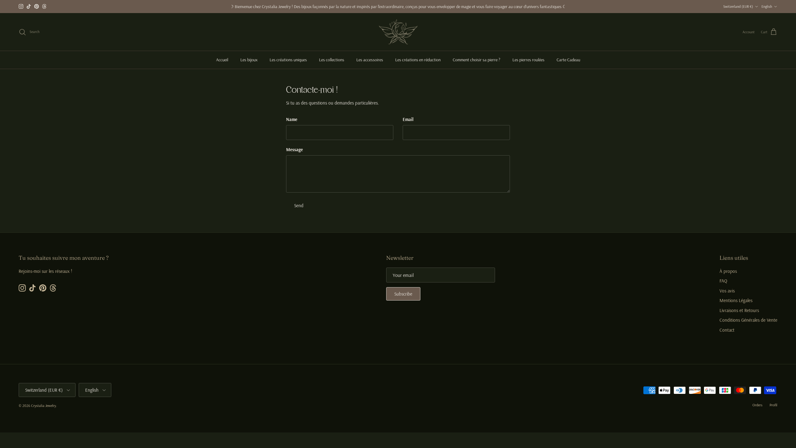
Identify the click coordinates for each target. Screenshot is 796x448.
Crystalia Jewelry (43, 405)
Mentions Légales (736, 300)
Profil (773, 405)
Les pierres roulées (528, 60)
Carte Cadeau (568, 60)
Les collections (331, 60)
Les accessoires (369, 60)
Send (298, 205)
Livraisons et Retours (739, 310)
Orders (757, 405)
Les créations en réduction (418, 60)
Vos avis (727, 291)
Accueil (222, 60)
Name (291, 119)
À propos (728, 271)
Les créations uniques (288, 60)
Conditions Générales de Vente (748, 320)
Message (294, 149)
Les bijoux (248, 60)
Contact (727, 330)
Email (408, 119)
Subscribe (403, 294)
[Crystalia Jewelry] (398, 32)
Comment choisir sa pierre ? (476, 60)
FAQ (723, 281)
